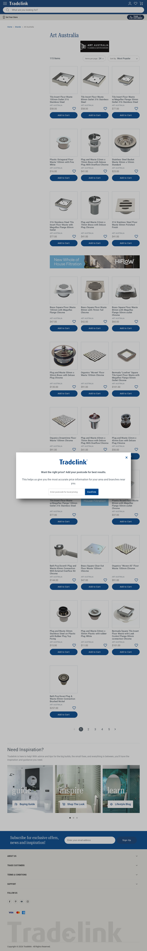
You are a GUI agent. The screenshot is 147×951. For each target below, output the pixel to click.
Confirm (91, 492)
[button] (126, 457)
